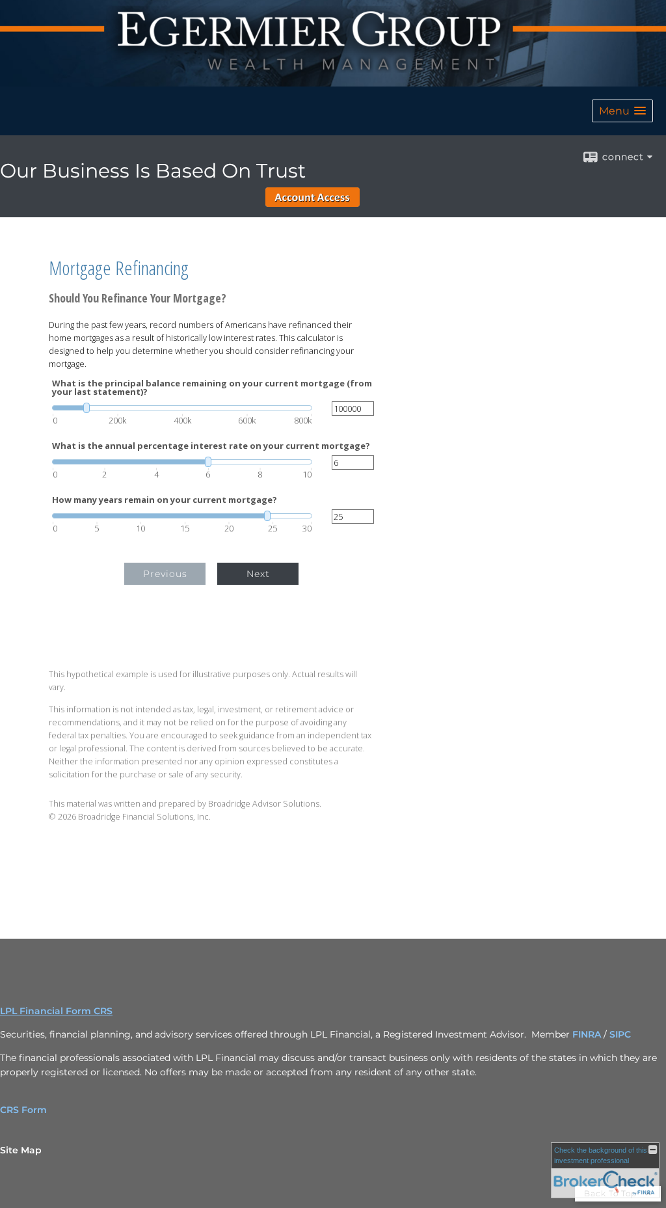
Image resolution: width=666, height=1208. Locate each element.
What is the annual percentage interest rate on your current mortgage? (211, 446)
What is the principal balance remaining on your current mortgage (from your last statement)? (212, 387)
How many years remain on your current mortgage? (164, 500)
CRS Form (23, 1110)
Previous (165, 574)
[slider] (182, 407)
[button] (622, 111)
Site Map (21, 1150)
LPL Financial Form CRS (56, 1011)
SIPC (620, 1034)
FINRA (588, 1034)
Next (258, 574)
